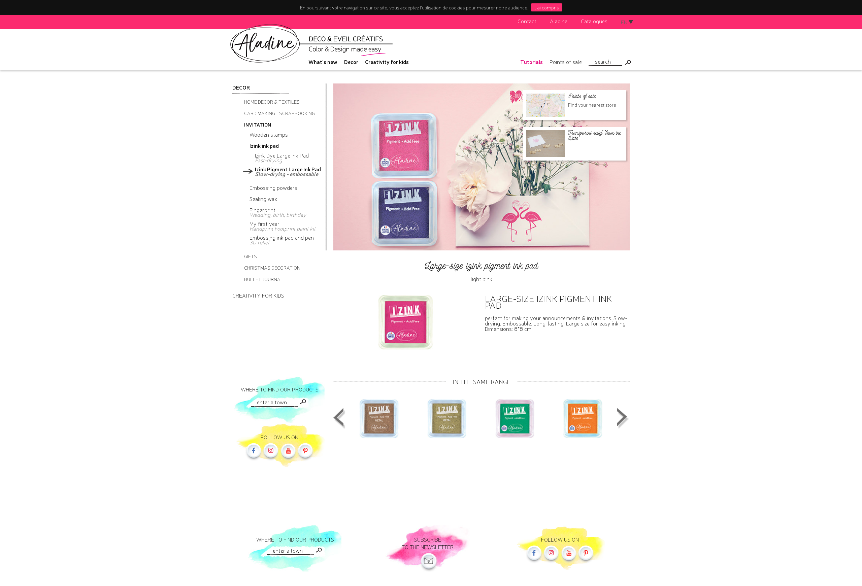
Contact (527, 21)
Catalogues (594, 21)
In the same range (481, 381)
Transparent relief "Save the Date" (594, 135)
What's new (322, 61)
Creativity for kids (387, 61)
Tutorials (531, 61)
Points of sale (566, 61)
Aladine (558, 21)
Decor (351, 61)
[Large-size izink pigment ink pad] (379, 418)
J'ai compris (546, 7)
